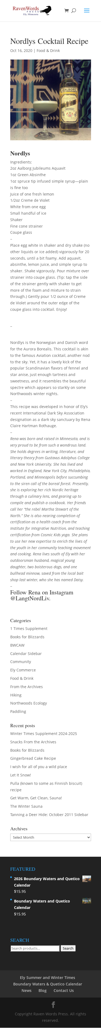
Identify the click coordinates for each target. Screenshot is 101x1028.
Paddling (18, 711)
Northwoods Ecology (28, 703)
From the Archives (26, 686)
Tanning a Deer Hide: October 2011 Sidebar (49, 814)
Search (68, 948)
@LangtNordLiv (29, 598)
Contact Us (64, 990)
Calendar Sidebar (26, 653)
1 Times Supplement (28, 628)
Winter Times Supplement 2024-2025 (43, 733)
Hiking (16, 695)
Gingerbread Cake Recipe (33, 758)
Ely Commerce (23, 669)
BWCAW (17, 645)
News (27, 990)
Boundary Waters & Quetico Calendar (47, 984)
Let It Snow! (20, 775)
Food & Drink (48, 50)
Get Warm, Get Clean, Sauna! (36, 797)
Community (20, 661)
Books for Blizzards (27, 636)
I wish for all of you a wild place (38, 766)
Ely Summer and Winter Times (47, 977)
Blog (43, 990)
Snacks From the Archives (33, 741)
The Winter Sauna (26, 806)
